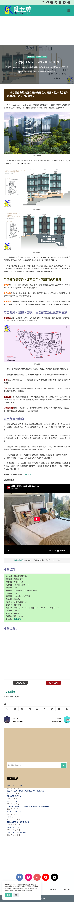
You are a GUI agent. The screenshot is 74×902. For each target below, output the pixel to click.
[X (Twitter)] (60, 2)
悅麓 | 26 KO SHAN (14, 786)
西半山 (44, 57)
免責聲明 (52, 889)
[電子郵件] (66, 708)
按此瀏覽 (17, 619)
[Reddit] (37, 708)
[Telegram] (44, 708)
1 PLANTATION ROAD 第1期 (18, 822)
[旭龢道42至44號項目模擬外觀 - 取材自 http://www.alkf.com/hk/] (37, 133)
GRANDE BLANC (14, 796)
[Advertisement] (37, 30)
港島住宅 (38, 57)
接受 (8, 895)
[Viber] (52, 708)
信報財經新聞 (18, 560)
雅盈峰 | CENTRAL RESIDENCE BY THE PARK (25, 791)
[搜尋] (43, 2)
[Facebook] (47, 2)
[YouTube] (64, 2)
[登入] (68, 2)
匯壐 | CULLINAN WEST (16, 832)
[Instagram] (51, 2)
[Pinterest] (56, 2)
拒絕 (16, 895)
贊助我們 (67, 889)
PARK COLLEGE (13, 827)
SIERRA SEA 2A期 (14, 812)
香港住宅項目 (31, 57)
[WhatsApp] (59, 708)
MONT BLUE (12, 801)
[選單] (68, 10)
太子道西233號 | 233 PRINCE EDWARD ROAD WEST (28, 806)
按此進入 (27, 475)
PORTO (10, 817)
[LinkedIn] (29, 708)
